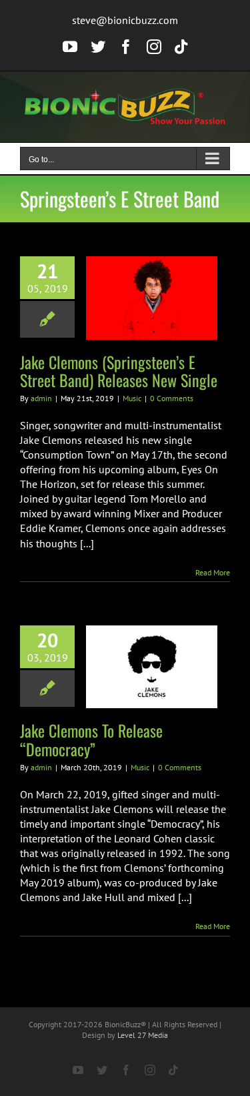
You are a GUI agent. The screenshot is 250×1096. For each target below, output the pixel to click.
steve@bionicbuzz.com (125, 20)
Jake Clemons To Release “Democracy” (91, 739)
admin (41, 398)
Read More (212, 572)
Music (132, 398)
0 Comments (171, 398)
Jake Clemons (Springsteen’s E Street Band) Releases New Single (118, 371)
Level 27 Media (142, 1035)
